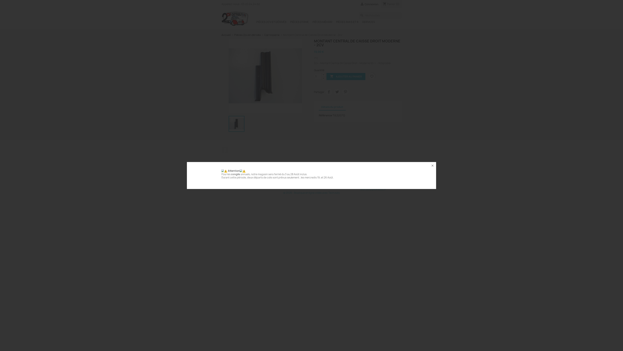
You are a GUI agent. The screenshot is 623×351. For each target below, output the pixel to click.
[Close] (432, 165)
